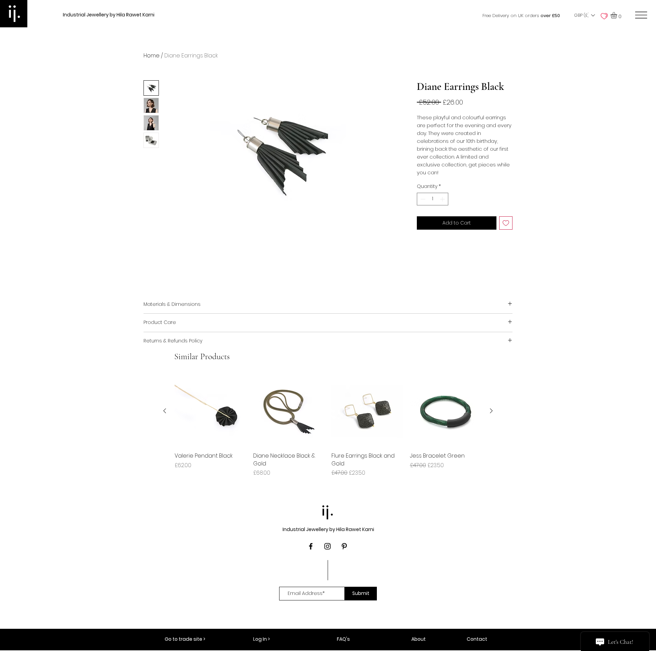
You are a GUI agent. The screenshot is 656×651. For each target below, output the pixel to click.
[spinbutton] (432, 199)
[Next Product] (491, 411)
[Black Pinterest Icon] (344, 546)
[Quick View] (210, 411)
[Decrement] (422, 199)
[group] (328, 426)
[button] (584, 15)
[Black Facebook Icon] (310, 546)
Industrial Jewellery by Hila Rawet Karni (108, 14)
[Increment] (443, 199)
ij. (328, 510)
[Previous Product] (165, 411)
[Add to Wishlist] (505, 223)
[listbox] (584, 15)
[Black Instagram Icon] (327, 546)
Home (152, 55)
